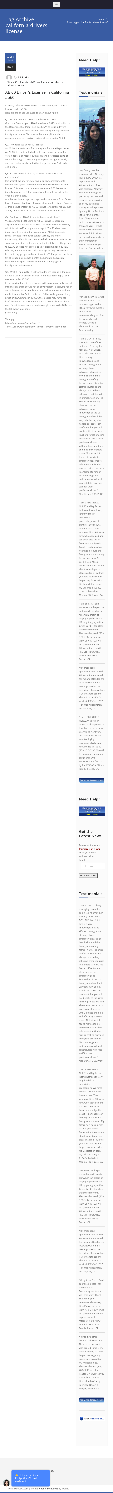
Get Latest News (88, 875)
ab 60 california (19, 82)
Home (101, 19)
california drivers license (50, 82)
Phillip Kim (23, 77)
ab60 (32, 82)
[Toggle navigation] (56, 4)
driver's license (16, 84)
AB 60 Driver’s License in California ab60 (37, 94)
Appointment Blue (48, 1488)
